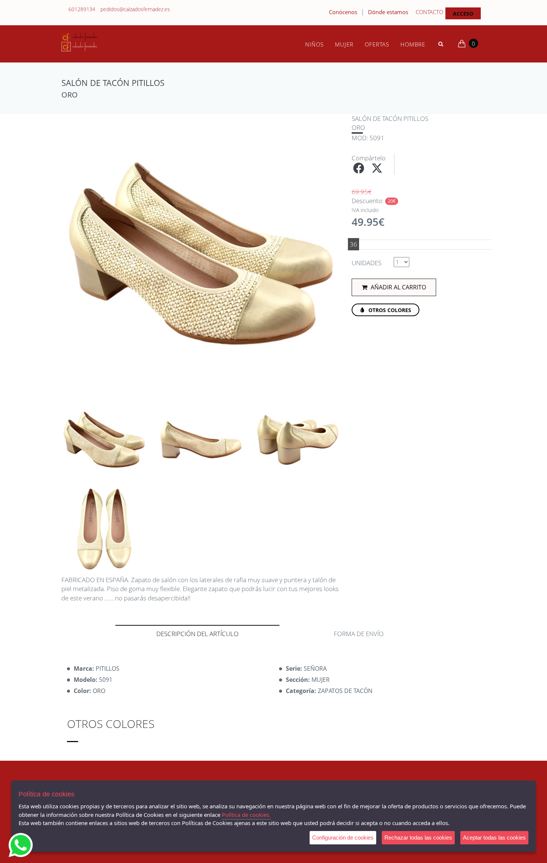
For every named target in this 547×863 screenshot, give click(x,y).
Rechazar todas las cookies (418, 837)
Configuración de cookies (343, 837)
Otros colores (389, 310)
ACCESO (463, 13)
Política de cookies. (246, 814)
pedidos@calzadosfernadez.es (135, 9)
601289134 (81, 9)
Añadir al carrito (397, 287)
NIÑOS (314, 44)
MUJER (344, 44)
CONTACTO (429, 12)
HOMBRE (412, 44)
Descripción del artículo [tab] (197, 633)
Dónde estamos (388, 12)
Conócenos (343, 12)
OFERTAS (377, 44)
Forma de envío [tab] (359, 633)
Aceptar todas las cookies (494, 837)
